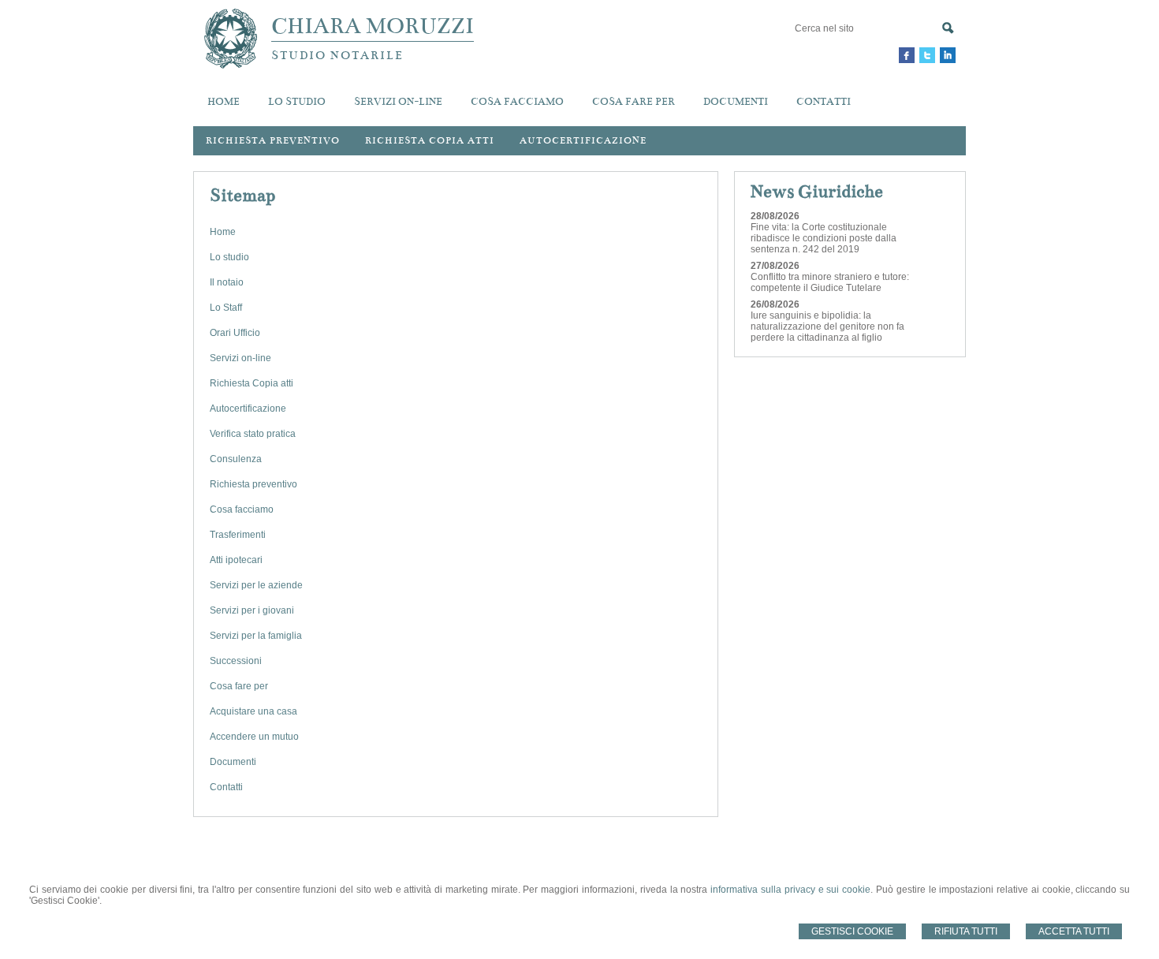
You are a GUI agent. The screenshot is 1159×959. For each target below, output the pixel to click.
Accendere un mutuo (254, 736)
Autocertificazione (583, 140)
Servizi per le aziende (256, 585)
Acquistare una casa (253, 711)
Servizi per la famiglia (256, 635)
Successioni (236, 660)
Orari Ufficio (235, 332)
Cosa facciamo (242, 509)
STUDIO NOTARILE (337, 55)
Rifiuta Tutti (965, 931)
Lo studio (229, 257)
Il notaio (227, 282)
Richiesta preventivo (273, 140)
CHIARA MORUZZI (372, 26)
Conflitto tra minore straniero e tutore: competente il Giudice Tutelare (830, 282)
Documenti (233, 761)
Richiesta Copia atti (251, 383)
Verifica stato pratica (253, 433)
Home (223, 231)
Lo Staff (226, 307)
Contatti (226, 787)
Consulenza (236, 459)
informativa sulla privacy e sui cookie (790, 889)
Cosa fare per (239, 686)
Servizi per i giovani (252, 610)
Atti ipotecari (236, 559)
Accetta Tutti (1073, 931)
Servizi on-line (240, 358)
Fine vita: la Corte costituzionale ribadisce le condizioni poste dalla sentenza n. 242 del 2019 (823, 238)
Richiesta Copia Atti (429, 140)
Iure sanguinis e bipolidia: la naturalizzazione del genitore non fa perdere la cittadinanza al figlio (827, 326)
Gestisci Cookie (852, 931)
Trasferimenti (238, 534)
